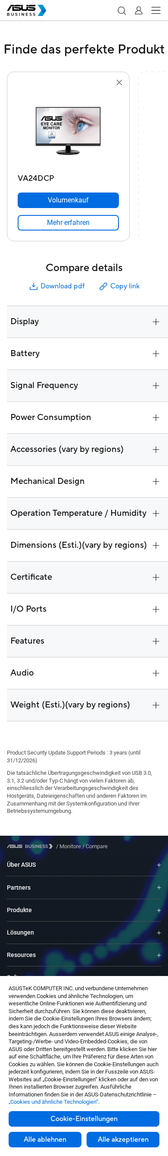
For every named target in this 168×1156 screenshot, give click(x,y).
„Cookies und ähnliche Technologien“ (53, 1102)
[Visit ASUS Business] (31, 846)
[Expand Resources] (159, 955)
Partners (19, 887)
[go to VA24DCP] (68, 129)
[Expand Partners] (159, 887)
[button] (121, 10)
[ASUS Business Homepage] (27, 10)
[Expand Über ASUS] (159, 865)
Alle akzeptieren (123, 1139)
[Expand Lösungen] (159, 933)
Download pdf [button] (62, 286)
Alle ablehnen (45, 1139)
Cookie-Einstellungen (84, 1119)
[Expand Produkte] (159, 910)
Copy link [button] (125, 286)
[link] (68, 223)
